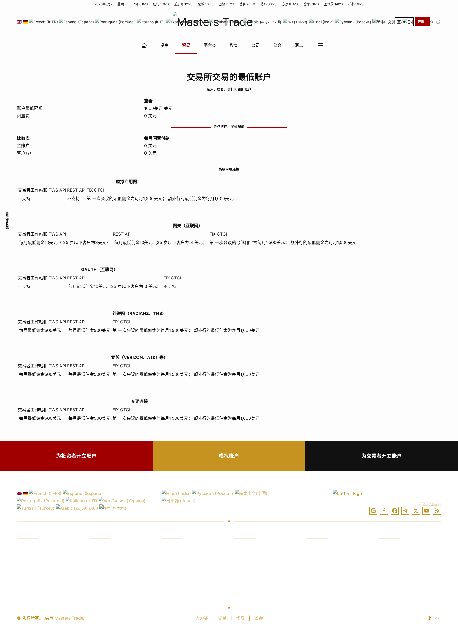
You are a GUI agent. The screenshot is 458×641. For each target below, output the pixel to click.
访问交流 (25, 577)
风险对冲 (97, 577)
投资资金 (25, 547)
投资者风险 (100, 587)
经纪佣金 (170, 557)
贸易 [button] (186, 45)
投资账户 (315, 547)
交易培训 (25, 567)
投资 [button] (164, 45)
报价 (166, 567)
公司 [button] (255, 45)
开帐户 (423, 22)
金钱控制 (97, 567)
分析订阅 (170, 577)
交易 (222, 618)
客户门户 (404, 22)
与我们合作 (389, 587)
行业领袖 (387, 557)
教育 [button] (234, 45)
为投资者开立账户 (76, 456)
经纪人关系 (389, 577)
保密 (311, 577)
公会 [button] (277, 45)
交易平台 (242, 547)
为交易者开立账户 (382, 456)
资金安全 (387, 567)
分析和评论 (27, 587)
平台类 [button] (210, 45)
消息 (299, 45)
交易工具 (242, 577)
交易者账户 (317, 557)
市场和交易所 (174, 547)
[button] (438, 22)
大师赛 (201, 618)
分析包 (240, 587)
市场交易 (25, 557)
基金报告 (97, 557)
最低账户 (315, 587)
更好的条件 (172, 587)
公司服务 (387, 547)
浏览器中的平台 (249, 557)
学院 (240, 618)
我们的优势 (100, 547)
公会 (258, 618)
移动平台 (242, 567)
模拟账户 (229, 456)
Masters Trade (69, 618)
